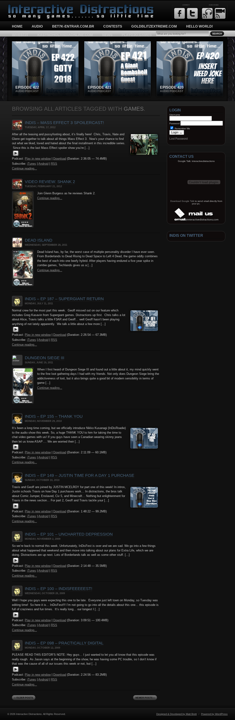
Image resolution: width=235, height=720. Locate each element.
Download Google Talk (182, 201)
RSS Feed (207, 13)
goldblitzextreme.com (154, 26)
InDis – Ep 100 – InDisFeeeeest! (58, 588)
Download (59, 158)
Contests (112, 26)
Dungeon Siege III (44, 358)
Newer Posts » (145, 697)
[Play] (16, 155)
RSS (54, 163)
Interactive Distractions (24, 6)
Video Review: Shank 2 (50, 181)
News (107, 35)
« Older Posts (23, 697)
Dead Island (38, 240)
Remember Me (182, 128)
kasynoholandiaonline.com (65, 35)
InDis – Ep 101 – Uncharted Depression (69, 534)
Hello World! (199, 26)
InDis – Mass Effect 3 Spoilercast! (64, 122)
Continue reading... (24, 168)
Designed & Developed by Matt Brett (176, 714)
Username (174, 114)
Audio (37, 26)
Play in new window (38, 158)
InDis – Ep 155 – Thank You (54, 416)
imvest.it (20, 35)
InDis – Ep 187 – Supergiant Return (64, 298)
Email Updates (220, 13)
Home (17, 26)
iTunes (31, 163)
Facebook (179, 13)
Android (43, 163)
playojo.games (137, 35)
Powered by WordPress (214, 714)
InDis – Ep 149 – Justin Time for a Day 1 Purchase (79, 475)
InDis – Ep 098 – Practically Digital (64, 643)
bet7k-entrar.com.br (73, 26)
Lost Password (178, 138)
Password (174, 123)
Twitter (192, 13)
